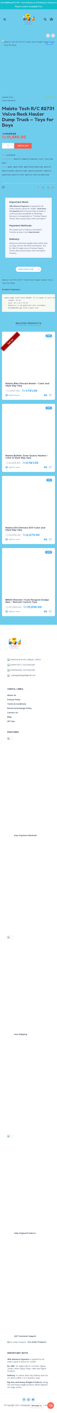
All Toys (11, 721)
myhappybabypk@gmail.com (23, 675)
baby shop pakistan (33, 167)
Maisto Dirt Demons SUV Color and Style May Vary (25, 528)
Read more (14, 395)
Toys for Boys (9, 101)
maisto (47, 167)
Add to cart (23, 145)
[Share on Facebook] (37, 187)
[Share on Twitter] (42, 187)
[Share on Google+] (52, 187)
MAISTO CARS (21, 171)
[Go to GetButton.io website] (50, 1410)
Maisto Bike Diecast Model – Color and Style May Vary (27, 384)
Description (26, 269)
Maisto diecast (35, 171)
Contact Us (12, 712)
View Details (33, 232)
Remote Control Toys (32, 159)
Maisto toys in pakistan (37, 175)
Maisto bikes (8, 171)
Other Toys (7, 97)
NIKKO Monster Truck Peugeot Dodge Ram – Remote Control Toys (27, 601)
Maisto (17, 159)
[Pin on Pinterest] (47, 187)
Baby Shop (18, 167)
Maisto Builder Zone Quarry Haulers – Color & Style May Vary (26, 456)
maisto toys (18, 175)
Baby (10, 167)
